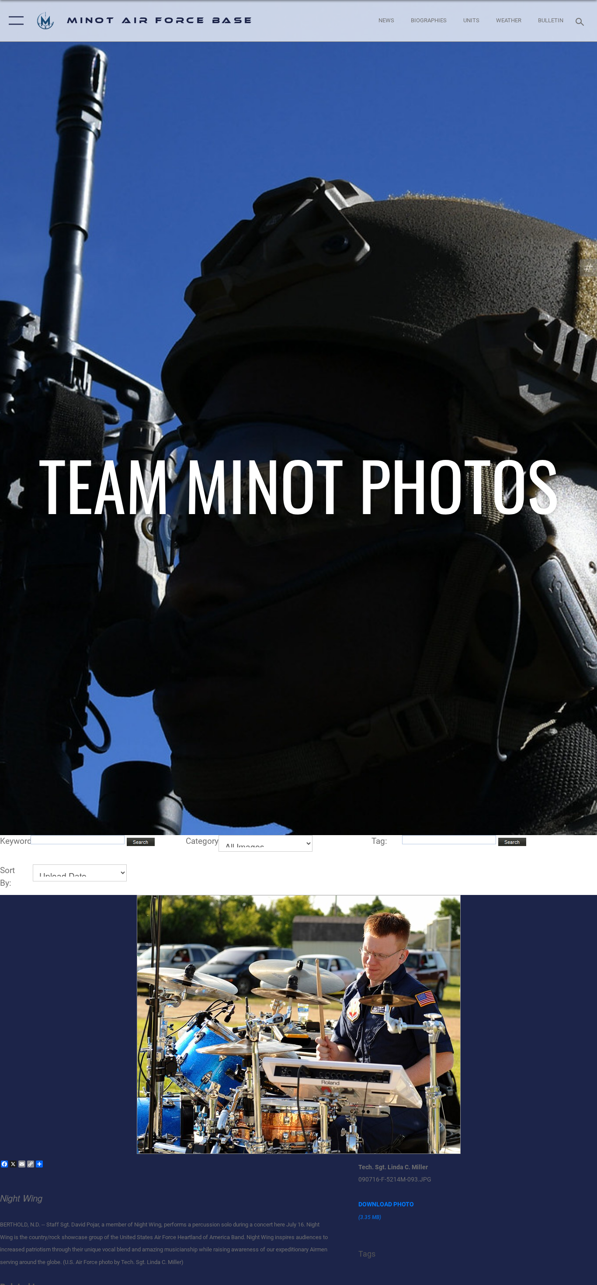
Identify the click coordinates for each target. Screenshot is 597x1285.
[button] (14, 20)
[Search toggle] (581, 21)
